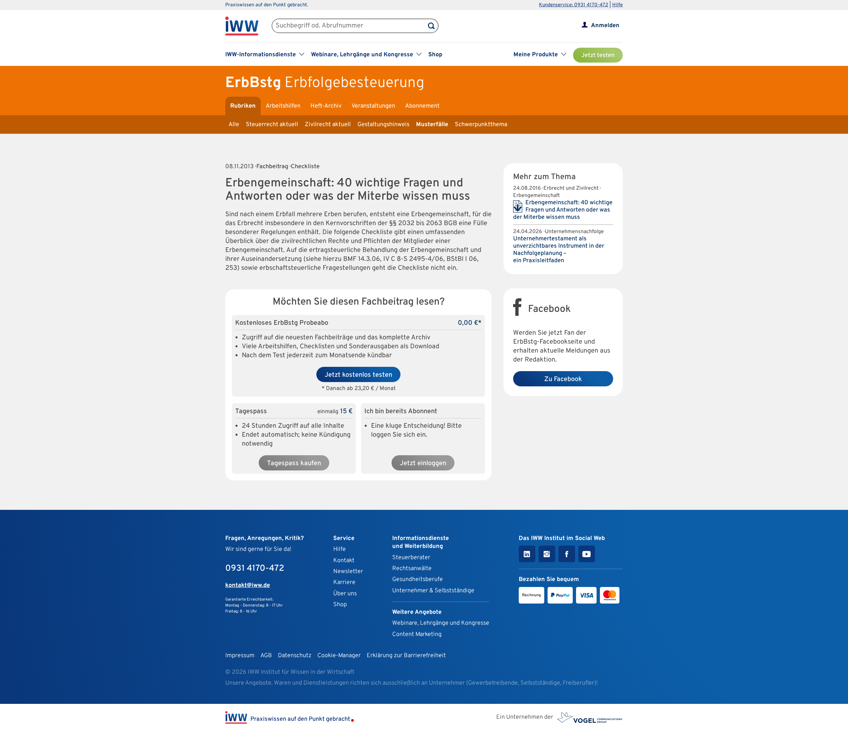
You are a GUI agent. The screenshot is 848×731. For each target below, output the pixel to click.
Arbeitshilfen (283, 106)
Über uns (345, 594)
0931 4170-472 (254, 568)
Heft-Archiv (326, 106)
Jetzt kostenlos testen (358, 375)
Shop (435, 55)
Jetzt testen (597, 55)
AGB (266, 655)
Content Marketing (417, 634)
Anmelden (605, 25)
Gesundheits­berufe (417, 579)
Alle (234, 124)
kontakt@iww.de (247, 585)
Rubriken (243, 106)
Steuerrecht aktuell (272, 124)
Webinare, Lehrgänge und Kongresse (440, 623)
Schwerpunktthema (481, 124)
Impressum (239, 655)
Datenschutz (294, 655)
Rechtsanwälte (412, 568)
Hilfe (617, 5)
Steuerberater (411, 557)
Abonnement (422, 106)
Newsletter (348, 571)
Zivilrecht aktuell (328, 124)
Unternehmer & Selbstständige (433, 591)
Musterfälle (432, 124)
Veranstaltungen (373, 106)
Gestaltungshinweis (383, 124)
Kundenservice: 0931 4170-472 (573, 5)
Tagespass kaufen (294, 463)
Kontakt (343, 560)
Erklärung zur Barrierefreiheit (406, 655)
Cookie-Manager (339, 655)
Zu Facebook (563, 379)
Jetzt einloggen (423, 463)
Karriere (344, 582)
